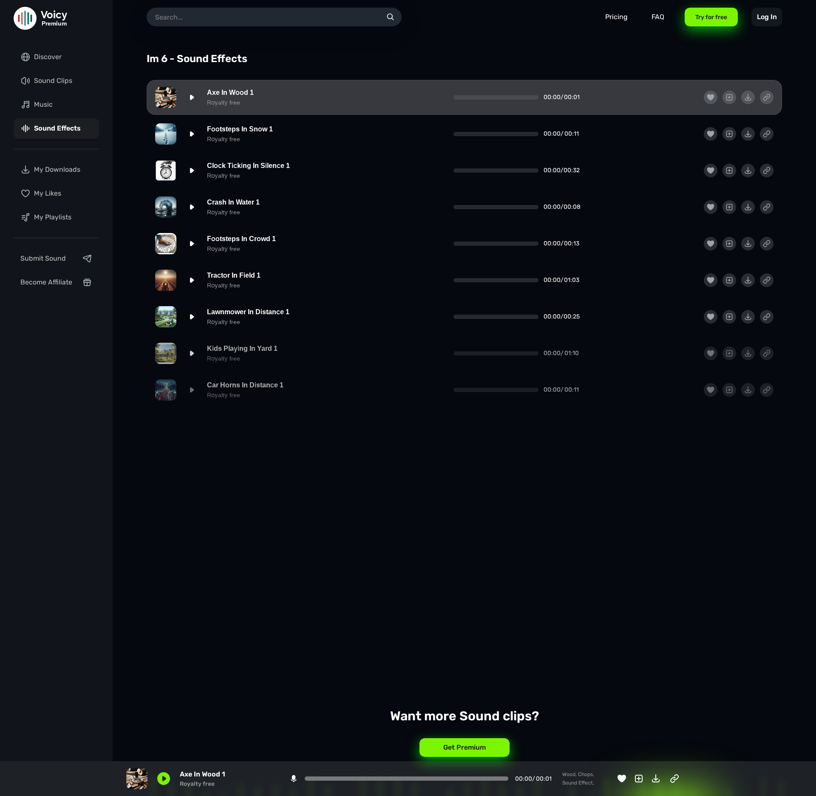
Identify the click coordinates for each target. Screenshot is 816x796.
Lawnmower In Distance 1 (248, 312)
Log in (767, 17)
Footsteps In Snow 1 (240, 129)
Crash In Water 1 (233, 202)
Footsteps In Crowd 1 (241, 238)
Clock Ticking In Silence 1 (248, 165)
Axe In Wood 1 (230, 92)
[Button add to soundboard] (729, 97)
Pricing (616, 17)
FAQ (658, 17)
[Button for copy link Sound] (767, 97)
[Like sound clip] (710, 97)
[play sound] (191, 97)
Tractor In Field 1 (234, 275)
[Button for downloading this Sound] (748, 97)
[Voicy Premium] (25, 18)
